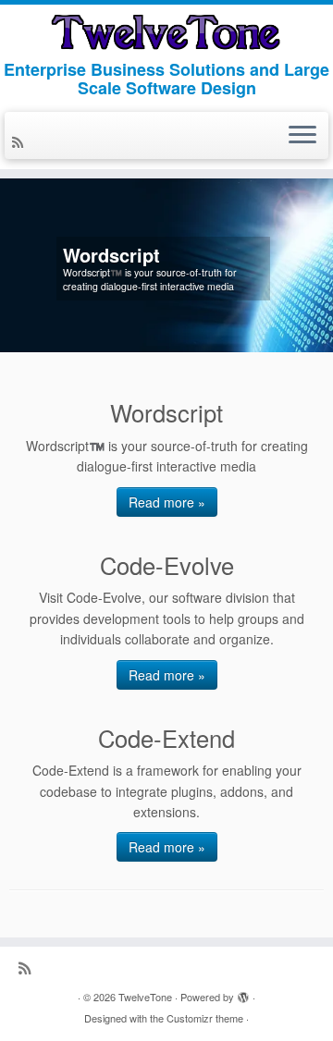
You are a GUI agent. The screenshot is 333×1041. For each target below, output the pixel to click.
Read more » (167, 502)
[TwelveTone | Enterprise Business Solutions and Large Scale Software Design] (166, 32)
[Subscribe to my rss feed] (20, 141)
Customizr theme (204, 1017)
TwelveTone (145, 996)
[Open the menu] (302, 136)
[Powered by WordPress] (243, 992)
